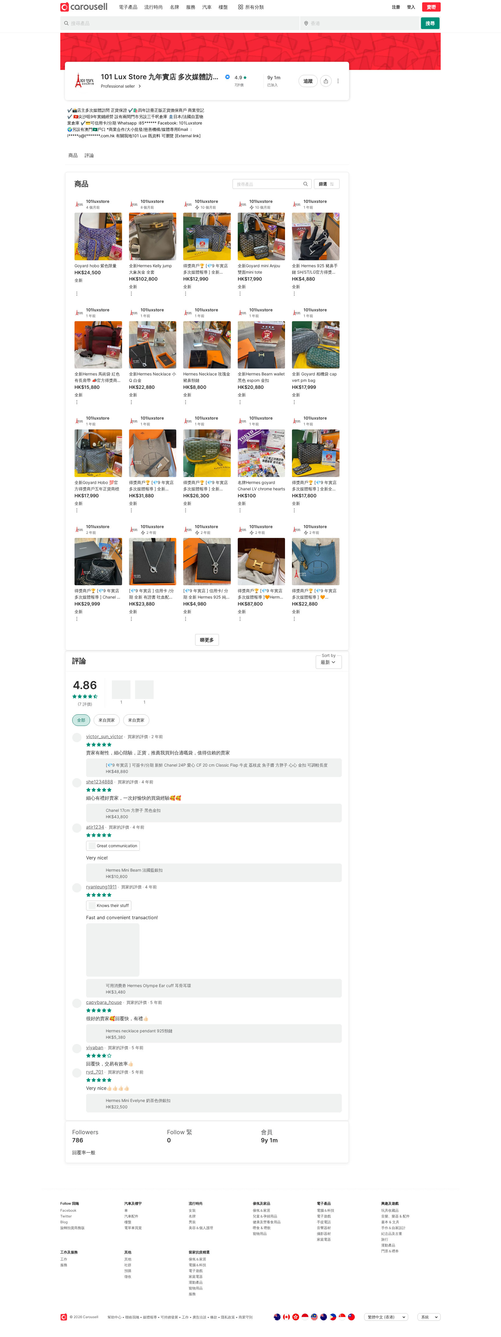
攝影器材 (324, 1233)
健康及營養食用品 (267, 1222)
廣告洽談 (199, 1317)
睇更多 (207, 640)
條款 (213, 1317)
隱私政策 (228, 1317)
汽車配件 (131, 1216)
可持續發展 (169, 1317)
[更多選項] (338, 81)
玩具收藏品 (390, 1210)
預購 (127, 1271)
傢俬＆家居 (197, 1259)
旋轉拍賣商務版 (72, 1228)
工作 (63, 1259)
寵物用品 (196, 1288)
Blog (64, 1222)
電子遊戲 (196, 1271)
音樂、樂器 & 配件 (395, 1216)
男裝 (192, 1222)
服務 (63, 1265)
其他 (127, 1259)
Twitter (66, 1216)
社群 (127, 1265)
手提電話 (324, 1222)
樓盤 (127, 1222)
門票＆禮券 (390, 1251)
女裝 (192, 1210)
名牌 (192, 1216)
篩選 (323, 183)
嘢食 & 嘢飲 (262, 1228)
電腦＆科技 (197, 1265)
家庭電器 (196, 1276)
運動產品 (196, 1282)
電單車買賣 (133, 1228)
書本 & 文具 (390, 1222)
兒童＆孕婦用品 (265, 1216)
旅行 (384, 1239)
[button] (165, 86)
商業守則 (246, 1317)
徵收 (127, 1276)
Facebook (68, 1210)
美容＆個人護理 (201, 1228)
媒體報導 (150, 1317)
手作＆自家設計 (393, 1228)
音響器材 (324, 1228)
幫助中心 (114, 1317)
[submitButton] (430, 23)
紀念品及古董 (391, 1233)
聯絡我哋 (132, 1317)
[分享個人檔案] (326, 81)
